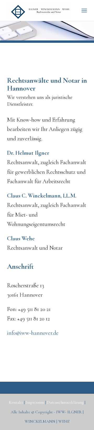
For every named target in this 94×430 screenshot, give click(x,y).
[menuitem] (73, 10)
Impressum (35, 402)
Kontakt (16, 402)
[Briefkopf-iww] (39, 10)
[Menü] (84, 10)
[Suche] (73, 10)
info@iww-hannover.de (32, 333)
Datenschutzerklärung (66, 402)
